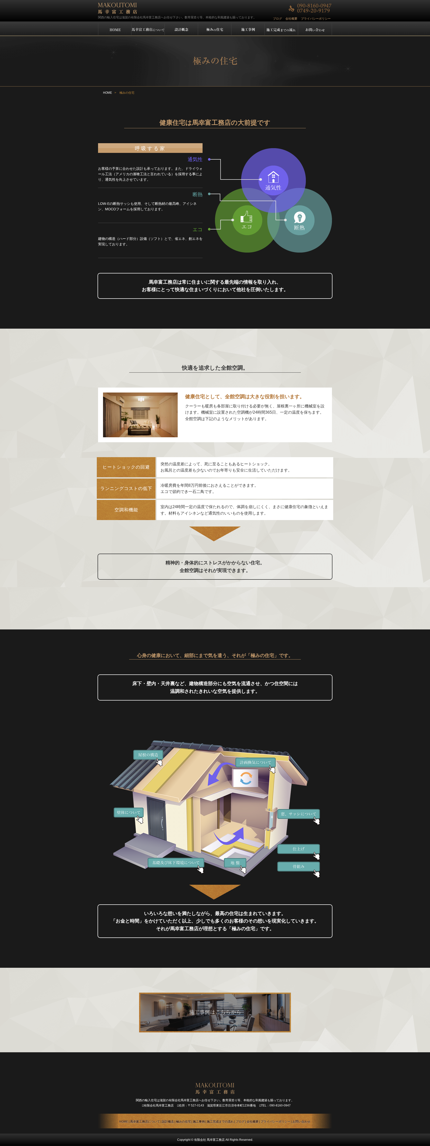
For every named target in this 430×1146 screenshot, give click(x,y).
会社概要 (291, 18)
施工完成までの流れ (220, 1121)
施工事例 (199, 1121)
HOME (107, 92)
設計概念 (168, 1121)
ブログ (277, 18)
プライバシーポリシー (316, 18)
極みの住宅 (183, 1121)
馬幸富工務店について (145, 1121)
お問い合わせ (301, 1121)
